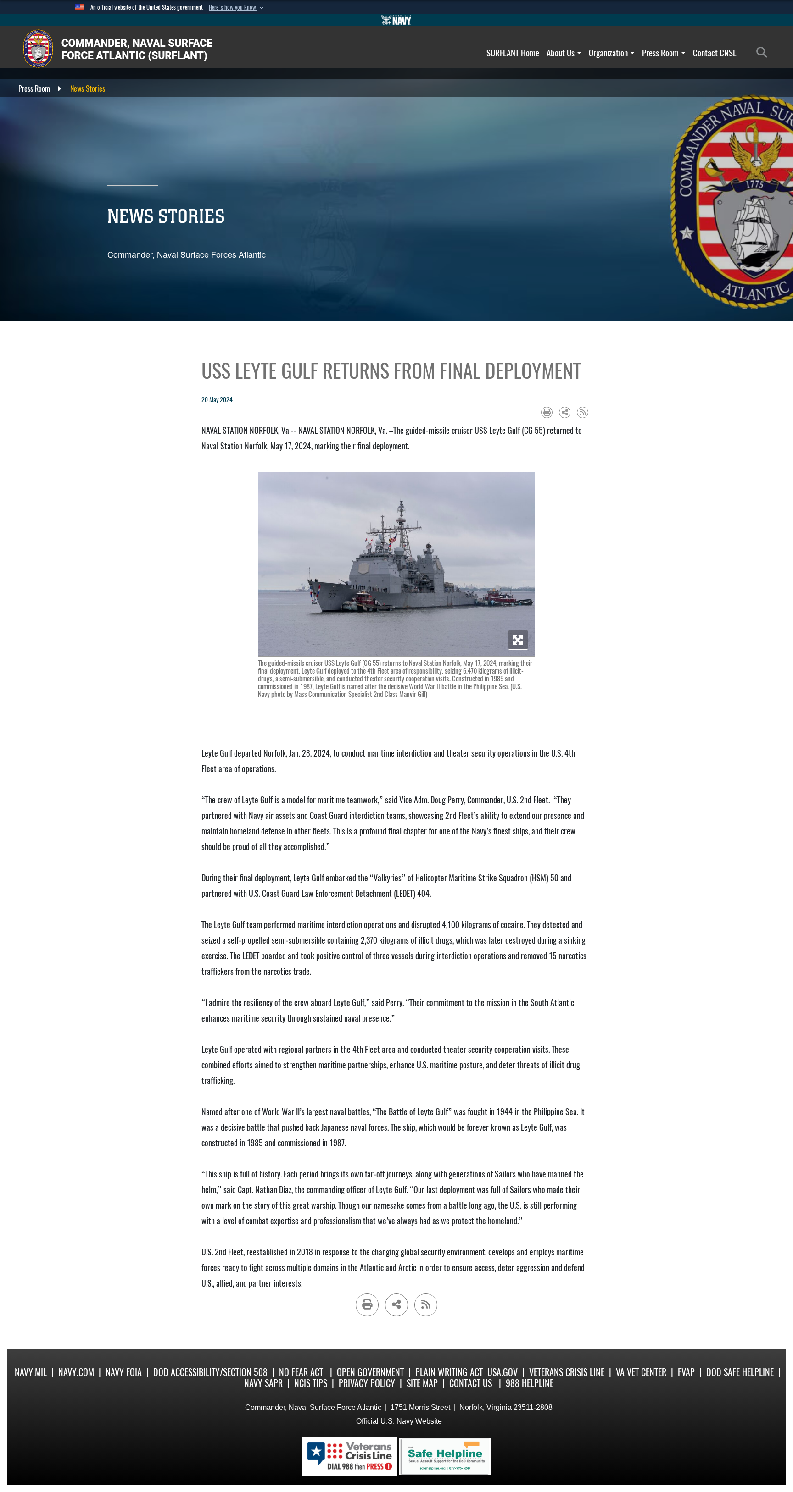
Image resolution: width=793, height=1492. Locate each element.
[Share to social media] (564, 412)
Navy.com (76, 1372)
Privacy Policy (367, 1383)
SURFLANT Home (512, 53)
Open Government (370, 1372)
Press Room (660, 53)
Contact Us (470, 1383)
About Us (561, 53)
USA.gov (502, 1372)
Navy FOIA (124, 1372)
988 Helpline (529, 1383)
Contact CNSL (715, 53)
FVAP (686, 1372)
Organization (608, 53)
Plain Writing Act (449, 1372)
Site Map (422, 1383)
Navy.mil (31, 1372)
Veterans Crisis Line (566, 1372)
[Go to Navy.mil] (396, 20)
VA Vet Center (641, 1372)
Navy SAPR (263, 1383)
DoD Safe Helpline (740, 1372)
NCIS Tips (310, 1383)
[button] (237, 7)
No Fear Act (301, 1372)
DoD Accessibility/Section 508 (210, 1372)
